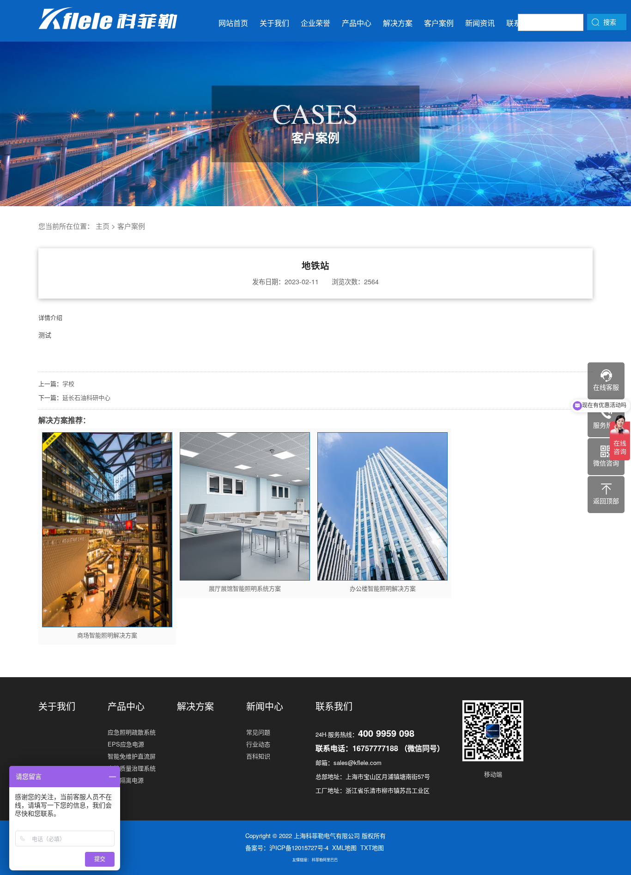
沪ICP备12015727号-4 (298, 847)
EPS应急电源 (126, 744)
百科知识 (258, 756)
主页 (102, 226)
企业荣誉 (315, 23)
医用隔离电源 (126, 780)
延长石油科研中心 (86, 397)
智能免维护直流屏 (132, 756)
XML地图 (344, 847)
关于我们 (274, 23)
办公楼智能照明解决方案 (383, 588)
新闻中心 (264, 706)
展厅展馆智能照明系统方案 (245, 588)
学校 (68, 383)
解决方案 (398, 23)
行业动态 (258, 744)
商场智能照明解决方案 (107, 634)
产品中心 (356, 23)
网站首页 (233, 23)
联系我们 (334, 706)
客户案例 (439, 23)
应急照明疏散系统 (132, 732)
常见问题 (258, 732)
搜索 (609, 21)
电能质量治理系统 (132, 768)
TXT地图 (372, 847)
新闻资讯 (480, 23)
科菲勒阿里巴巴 (325, 859)
